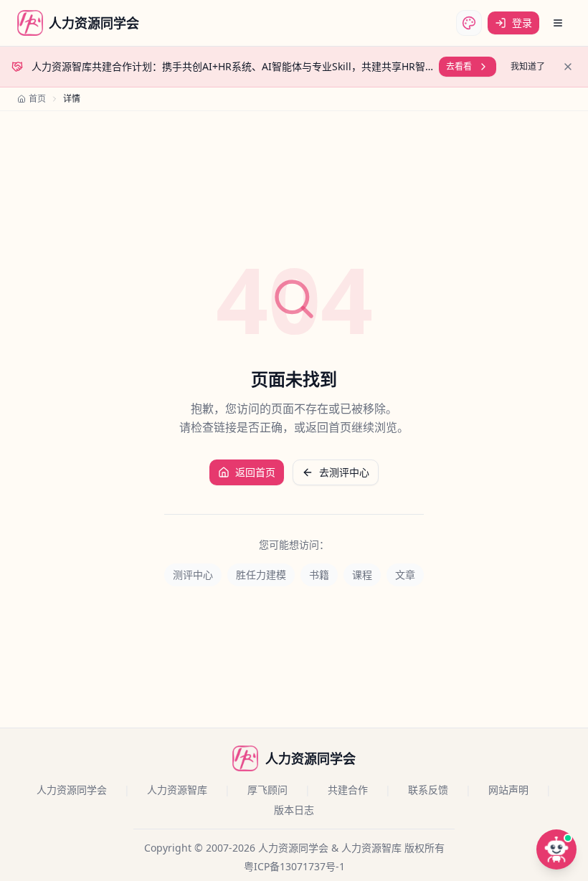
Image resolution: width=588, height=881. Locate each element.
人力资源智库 (177, 789)
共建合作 (348, 789)
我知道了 (528, 66)
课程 (362, 574)
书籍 (319, 574)
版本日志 (294, 809)
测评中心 (193, 574)
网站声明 (508, 789)
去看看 (459, 66)
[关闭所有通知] (568, 66)
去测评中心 (344, 472)
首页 (37, 99)
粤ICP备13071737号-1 (294, 866)
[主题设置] (469, 23)
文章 (405, 574)
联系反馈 (428, 789)
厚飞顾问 (267, 789)
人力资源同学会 (72, 789)
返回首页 (255, 472)
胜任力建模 (261, 574)
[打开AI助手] (556, 849)
